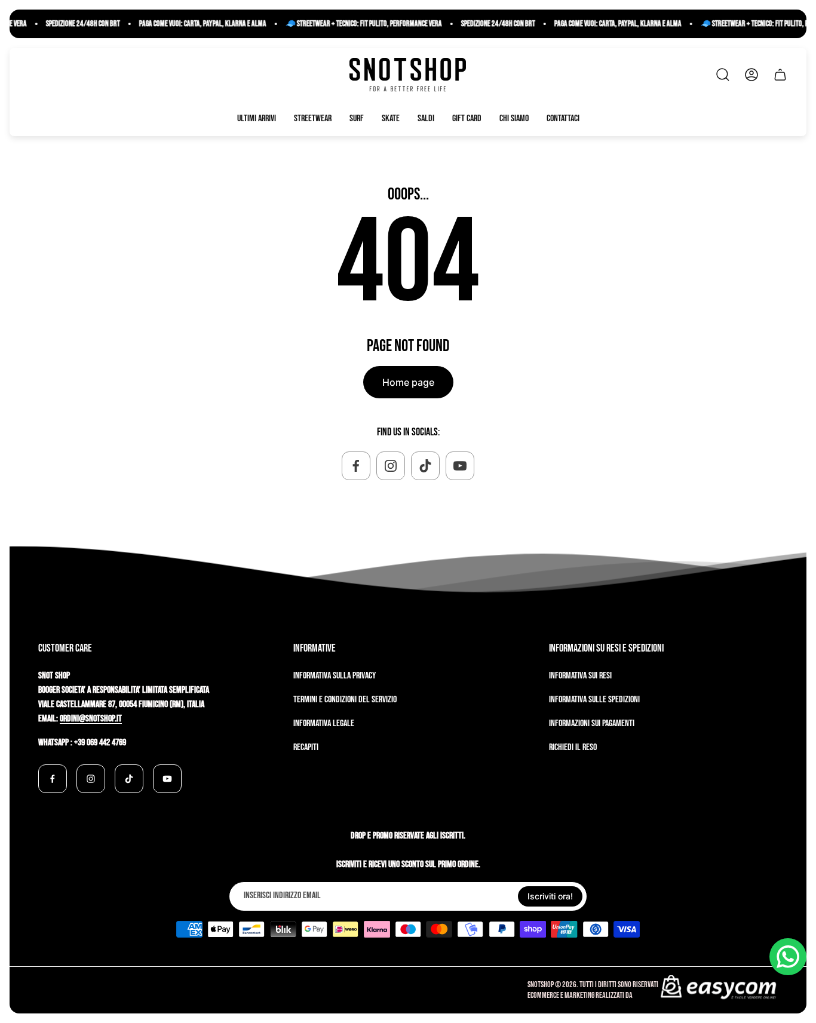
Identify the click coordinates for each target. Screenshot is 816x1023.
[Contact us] (787, 956)
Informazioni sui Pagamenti (591, 723)
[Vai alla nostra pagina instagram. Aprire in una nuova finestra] (390, 465)
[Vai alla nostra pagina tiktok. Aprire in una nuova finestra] (425, 465)
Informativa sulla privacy (334, 675)
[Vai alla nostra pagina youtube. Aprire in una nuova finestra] (460, 465)
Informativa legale (323, 723)
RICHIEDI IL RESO (573, 747)
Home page (408, 382)
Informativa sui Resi (580, 675)
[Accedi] (751, 75)
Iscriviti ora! (550, 896)
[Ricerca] (723, 75)
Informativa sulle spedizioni (594, 699)
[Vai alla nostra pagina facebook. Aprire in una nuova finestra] (356, 465)
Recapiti (305, 747)
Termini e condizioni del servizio (345, 699)
